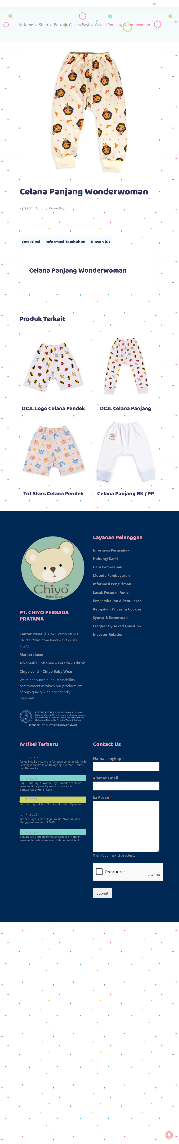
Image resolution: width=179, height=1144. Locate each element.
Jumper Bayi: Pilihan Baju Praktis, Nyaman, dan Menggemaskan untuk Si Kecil (50, 820)
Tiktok (79, 663)
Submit (102, 893)
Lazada (64, 663)
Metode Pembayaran (111, 575)
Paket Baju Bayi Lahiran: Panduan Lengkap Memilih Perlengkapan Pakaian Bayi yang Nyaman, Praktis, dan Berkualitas (53, 765)
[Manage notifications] (169, 1135)
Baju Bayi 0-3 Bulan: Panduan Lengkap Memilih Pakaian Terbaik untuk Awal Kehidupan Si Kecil (50, 838)
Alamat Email (107, 778)
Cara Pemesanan (107, 567)
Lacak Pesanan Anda (111, 592)
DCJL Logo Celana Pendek (53, 408)
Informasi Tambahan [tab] (65, 242)
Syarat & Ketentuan (110, 617)
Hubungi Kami (105, 558)
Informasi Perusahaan (112, 550)
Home (27, 24)
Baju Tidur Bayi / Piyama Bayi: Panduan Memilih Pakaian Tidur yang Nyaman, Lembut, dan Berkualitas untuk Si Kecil (50, 786)
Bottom (60, 24)
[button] (89, 933)
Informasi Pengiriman (112, 583)
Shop (43, 24)
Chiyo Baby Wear (58, 671)
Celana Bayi (79, 24)
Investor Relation (108, 634)
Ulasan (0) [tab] (100, 242)
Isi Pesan (102, 797)
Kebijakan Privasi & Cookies (117, 609)
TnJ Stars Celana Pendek (53, 494)
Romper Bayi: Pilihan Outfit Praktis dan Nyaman (50, 804)
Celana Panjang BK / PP (125, 494)
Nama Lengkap (108, 758)
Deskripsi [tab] (31, 242)
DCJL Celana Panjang (125, 408)
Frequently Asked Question (117, 626)
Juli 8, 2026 (29, 757)
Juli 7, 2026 (29, 814)
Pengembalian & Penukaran (117, 600)
